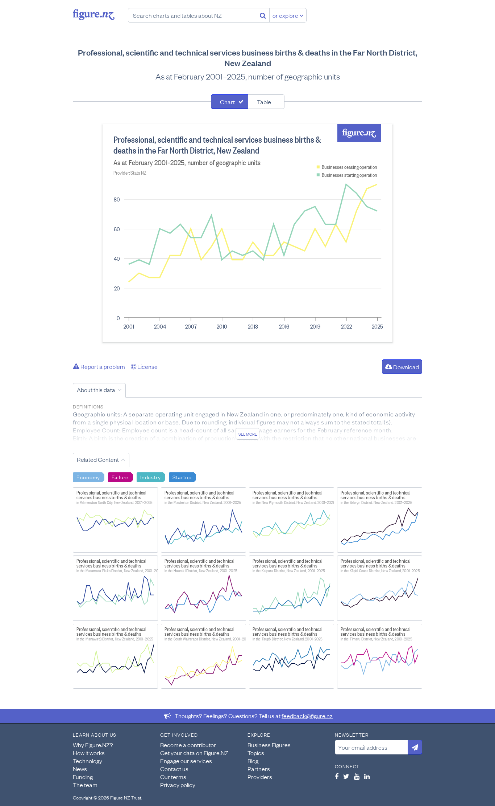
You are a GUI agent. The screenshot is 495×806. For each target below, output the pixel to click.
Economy (88, 477)
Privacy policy (177, 785)
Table (264, 102)
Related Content (98, 459)
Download (405, 367)
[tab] (229, 101)
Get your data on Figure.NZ (194, 753)
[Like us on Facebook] (336, 776)
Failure (120, 477)
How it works (89, 753)
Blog (253, 761)
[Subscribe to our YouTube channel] (356, 776)
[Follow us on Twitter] (346, 776)
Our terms (173, 777)
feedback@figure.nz (307, 716)
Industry (150, 477)
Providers (260, 777)
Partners (259, 769)
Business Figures (269, 745)
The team (85, 785)
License (147, 366)
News (80, 769)
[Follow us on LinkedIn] (367, 776)
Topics (256, 753)
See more (247, 434)
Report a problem (102, 366)
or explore (286, 15)
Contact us (174, 769)
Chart (227, 102)
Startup (182, 477)
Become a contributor (188, 745)
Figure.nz (94, 14)
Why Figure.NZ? (93, 745)
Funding (83, 777)
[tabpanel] (247, 233)
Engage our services (186, 761)
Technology (87, 761)
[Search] (263, 15)
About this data (96, 390)
